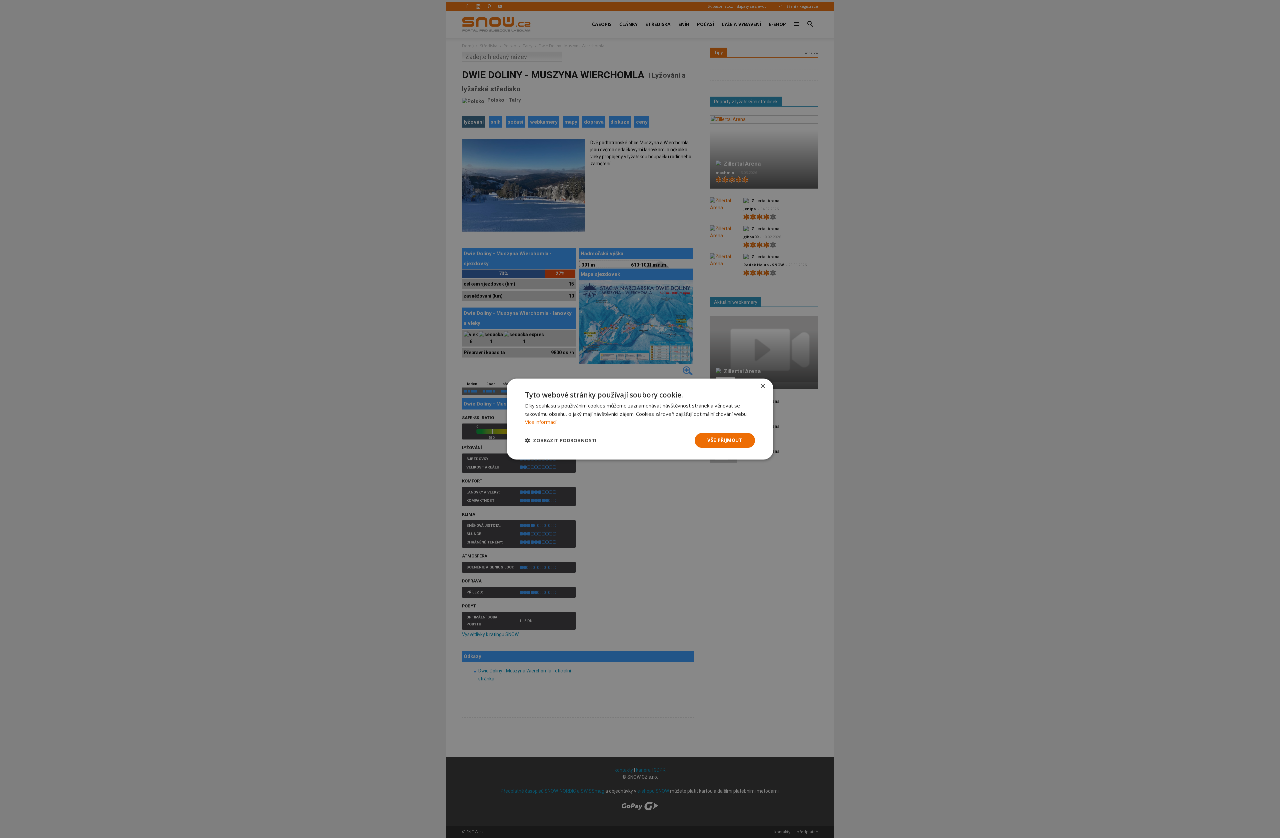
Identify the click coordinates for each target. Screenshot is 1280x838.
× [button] (762, 386)
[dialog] (640, 419)
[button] (561, 440)
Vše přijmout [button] (724, 440)
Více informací (540, 422)
